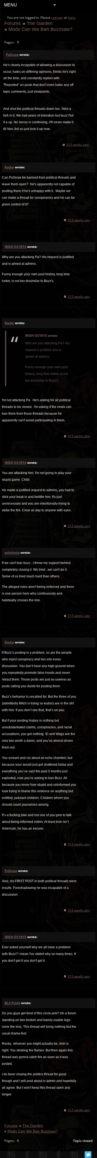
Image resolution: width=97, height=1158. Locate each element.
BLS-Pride (12, 1003)
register (57, 17)
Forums (12, 23)
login (71, 17)
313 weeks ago (77, 144)
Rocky (9, 167)
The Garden (40, 23)
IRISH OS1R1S (15, 246)
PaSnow (12, 54)
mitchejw (12, 552)
